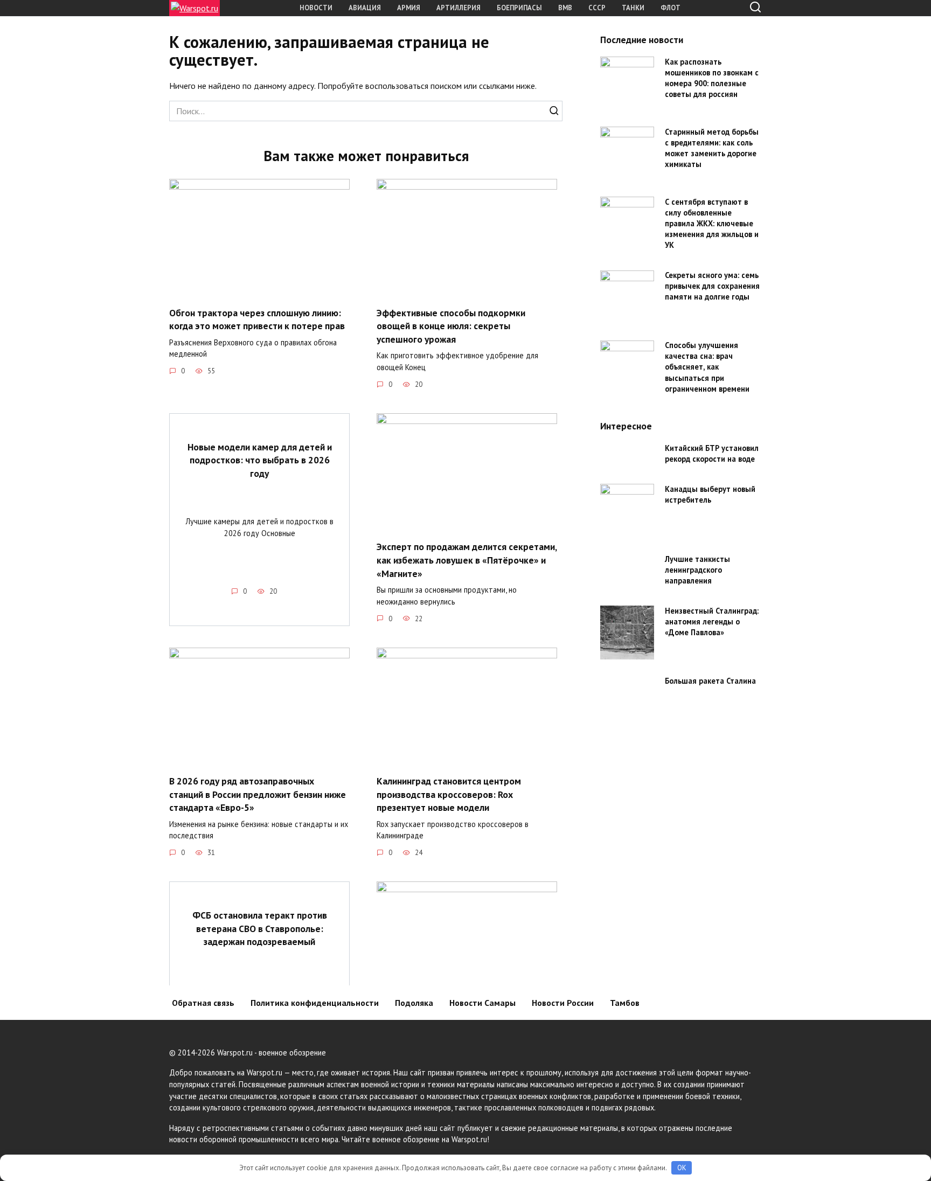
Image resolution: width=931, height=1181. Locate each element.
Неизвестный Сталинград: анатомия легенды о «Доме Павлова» (712, 621)
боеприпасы (519, 7)
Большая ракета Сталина (710, 681)
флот (670, 7)
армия (408, 7)
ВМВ (565, 7)
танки (633, 7)
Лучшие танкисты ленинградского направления (697, 570)
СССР (597, 7)
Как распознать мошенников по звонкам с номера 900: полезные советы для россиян (712, 78)
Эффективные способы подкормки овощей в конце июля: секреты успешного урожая (451, 325)
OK (681, 1167)
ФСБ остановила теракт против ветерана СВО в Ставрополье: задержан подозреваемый (259, 928)
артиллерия (458, 7)
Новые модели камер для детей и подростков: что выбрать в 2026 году (259, 460)
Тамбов (625, 1002)
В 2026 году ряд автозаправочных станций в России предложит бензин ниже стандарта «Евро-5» (257, 794)
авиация (365, 7)
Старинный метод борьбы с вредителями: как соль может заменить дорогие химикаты (712, 148)
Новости (316, 7)
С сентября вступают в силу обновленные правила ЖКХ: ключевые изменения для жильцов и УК (712, 224)
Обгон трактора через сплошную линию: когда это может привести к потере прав (257, 319)
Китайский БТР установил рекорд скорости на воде (712, 453)
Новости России (563, 1002)
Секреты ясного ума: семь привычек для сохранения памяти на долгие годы (712, 286)
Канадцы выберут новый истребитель (710, 494)
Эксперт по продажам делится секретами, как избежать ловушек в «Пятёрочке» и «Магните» (467, 559)
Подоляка (414, 1002)
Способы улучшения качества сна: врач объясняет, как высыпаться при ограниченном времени (707, 367)
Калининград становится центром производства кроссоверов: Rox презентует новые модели (449, 794)
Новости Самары (482, 1002)
